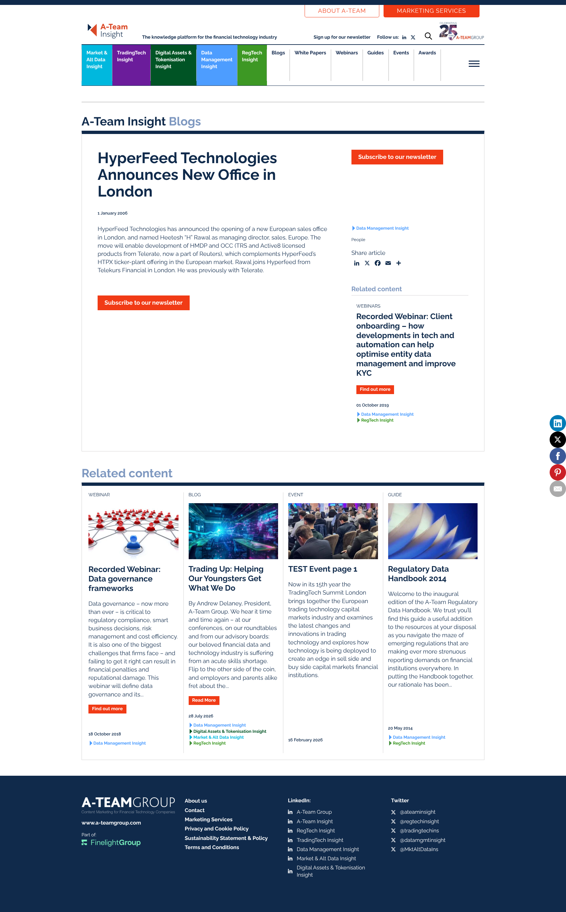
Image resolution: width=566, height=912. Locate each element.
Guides (376, 53)
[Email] (558, 489)
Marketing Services (431, 11)
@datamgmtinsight (422, 840)
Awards (427, 53)
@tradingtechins (419, 830)
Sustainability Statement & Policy (226, 838)
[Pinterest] (558, 472)
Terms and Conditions (212, 847)
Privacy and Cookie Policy (217, 829)
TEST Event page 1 (322, 569)
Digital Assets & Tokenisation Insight (173, 59)
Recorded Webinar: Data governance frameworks (124, 578)
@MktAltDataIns (419, 849)
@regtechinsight (419, 821)
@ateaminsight (418, 812)
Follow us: (388, 37)
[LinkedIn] (558, 423)
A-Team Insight (315, 821)
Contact (195, 810)
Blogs (278, 53)
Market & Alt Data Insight (219, 737)
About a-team (342, 11)
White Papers (310, 53)
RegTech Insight (252, 56)
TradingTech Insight (131, 56)
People (358, 240)
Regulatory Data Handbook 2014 (418, 573)
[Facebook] (558, 456)
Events (401, 53)
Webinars (347, 53)
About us (196, 801)
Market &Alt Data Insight (96, 59)
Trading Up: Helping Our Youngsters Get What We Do (226, 578)
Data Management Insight (216, 59)
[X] (558, 439)
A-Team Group (314, 812)
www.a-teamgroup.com (111, 823)
